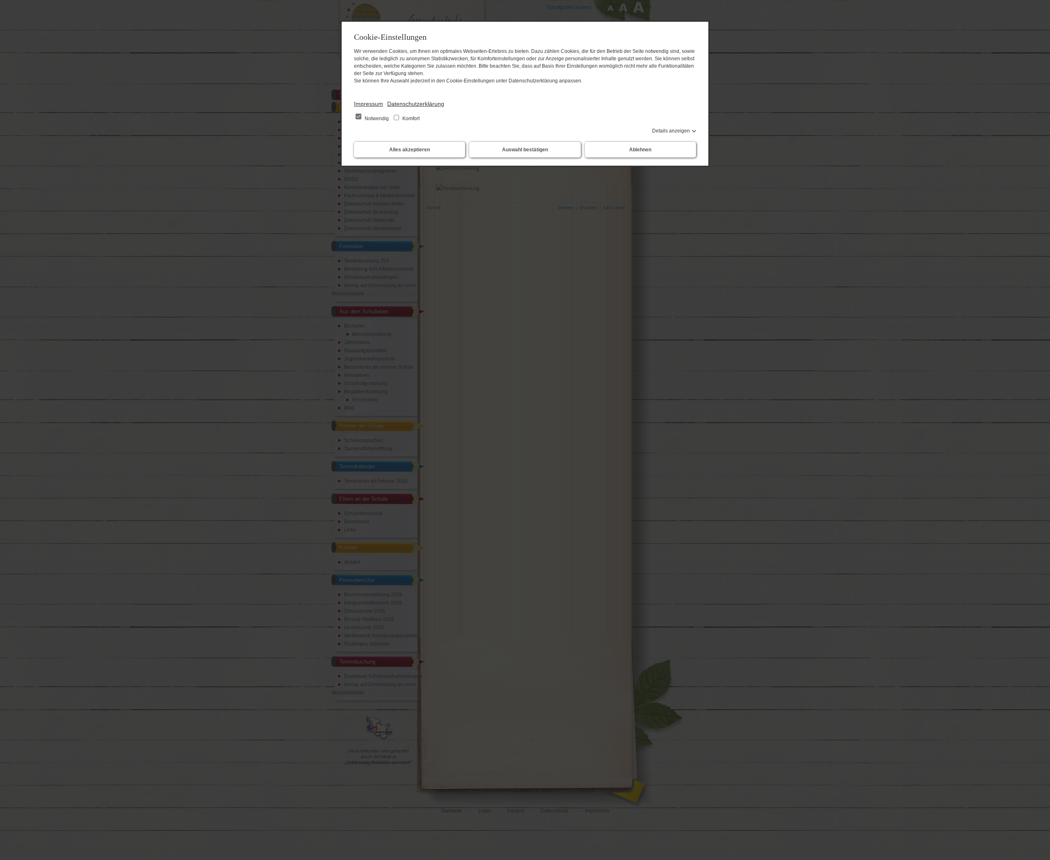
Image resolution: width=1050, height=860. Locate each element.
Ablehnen (640, 150)
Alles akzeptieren (409, 150)
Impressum (368, 103)
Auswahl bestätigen (525, 150)
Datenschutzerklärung (415, 103)
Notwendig (376, 118)
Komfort (410, 118)
